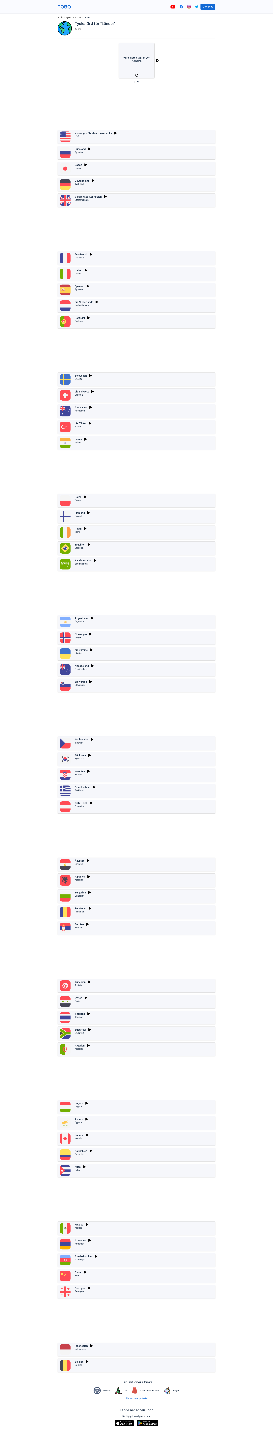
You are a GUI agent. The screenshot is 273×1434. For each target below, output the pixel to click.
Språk (60, 17)
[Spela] (115, 133)
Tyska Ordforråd (73, 17)
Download (208, 7)
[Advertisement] (136, 108)
